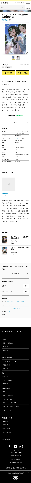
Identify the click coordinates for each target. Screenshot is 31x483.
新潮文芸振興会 (16, 459)
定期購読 (5, 384)
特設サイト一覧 (7, 410)
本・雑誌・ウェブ (19, 3)
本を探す (5, 339)
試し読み (9, 73)
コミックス (10, 305)
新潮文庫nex (16, 308)
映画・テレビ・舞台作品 (9, 402)
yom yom (17, 138)
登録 (26, 286)
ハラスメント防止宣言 (10, 468)
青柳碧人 (5, 20)
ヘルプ (17, 468)
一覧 (20, 331)
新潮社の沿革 (6, 428)
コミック (5, 354)
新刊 (4, 391)
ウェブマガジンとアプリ (9, 380)
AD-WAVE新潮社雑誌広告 (16, 462)
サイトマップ (23, 468)
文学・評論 (10, 301)
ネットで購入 (24, 73)
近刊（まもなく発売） (9, 395)
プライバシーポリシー (21, 467)
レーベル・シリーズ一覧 (9, 361)
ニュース (5, 436)
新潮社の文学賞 (7, 432)
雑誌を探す (6, 376)
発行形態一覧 (6, 365)
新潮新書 (5, 350)
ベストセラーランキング (9, 399)
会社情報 (5, 421)
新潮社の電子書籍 (7, 357)
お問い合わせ (6, 439)
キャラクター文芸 (19, 301)
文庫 (8, 311)
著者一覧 (5, 368)
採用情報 (5, 425)
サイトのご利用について (9, 467)
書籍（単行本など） (8, 343)
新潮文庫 (5, 346)
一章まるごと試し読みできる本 (11, 406)
